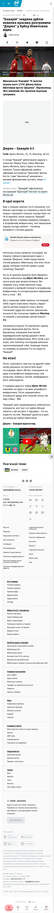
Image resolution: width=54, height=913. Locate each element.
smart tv (10, 843)
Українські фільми (14, 707)
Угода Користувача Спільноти (36, 528)
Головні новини (13, 585)
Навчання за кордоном (16, 743)
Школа (10, 732)
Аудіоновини (12, 598)
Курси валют (12, 678)
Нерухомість (13, 751)
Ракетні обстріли (14, 614)
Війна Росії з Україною (18, 610)
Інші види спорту (14, 787)
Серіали (10, 717)
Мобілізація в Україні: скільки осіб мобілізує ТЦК (27, 663)
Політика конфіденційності (13, 556)
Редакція (6, 531)
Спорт (10, 770)
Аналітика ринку (14, 754)
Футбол (20, 11)
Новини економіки (16, 671)
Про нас (6, 527)
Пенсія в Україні (13, 692)
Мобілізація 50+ (13, 649)
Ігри (30, 562)
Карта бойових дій (14, 617)
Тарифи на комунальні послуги (20, 685)
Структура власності (36, 550)
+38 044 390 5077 (35, 490)
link (30, 500)
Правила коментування (38, 533)
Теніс (9, 780)
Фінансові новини (14, 682)
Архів (31, 554)
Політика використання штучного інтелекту (12, 561)
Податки (10, 688)
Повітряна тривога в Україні (19, 624)
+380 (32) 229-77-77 (17, 879)
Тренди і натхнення (15, 761)
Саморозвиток (13, 739)
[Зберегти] (47, 42)
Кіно (9, 700)
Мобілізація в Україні (17, 642)
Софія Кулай (14, 35)
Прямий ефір (12, 592)
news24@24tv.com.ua (12, 490)
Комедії (10, 714)
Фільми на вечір (14, 711)
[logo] (16, 3)
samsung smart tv (27, 843)
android (10, 837)
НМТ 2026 (11, 736)
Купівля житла (13, 758)
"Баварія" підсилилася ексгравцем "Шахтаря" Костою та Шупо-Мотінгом (25, 191)
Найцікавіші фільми (15, 704)
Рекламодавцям (9, 548)
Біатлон (10, 783)
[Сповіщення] (51, 3)
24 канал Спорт (9, 11)
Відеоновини (12, 595)
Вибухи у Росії (13, 631)
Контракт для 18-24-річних (18, 656)
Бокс (9, 773)
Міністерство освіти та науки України (22, 729)
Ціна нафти (12, 675)
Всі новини (12, 581)
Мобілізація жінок (14, 653)
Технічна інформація (37, 537)
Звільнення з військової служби (20, 646)
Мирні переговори (14, 620)
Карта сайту (33, 558)
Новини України (13, 588)
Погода (10, 602)
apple (27, 837)
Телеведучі (7, 544)
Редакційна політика (11, 536)
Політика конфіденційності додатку (13, 567)
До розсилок (16, 820)
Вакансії (32, 546)
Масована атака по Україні (18, 627)
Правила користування (12, 552)
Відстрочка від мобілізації (18, 660)
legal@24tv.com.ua (32, 881)
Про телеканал (9, 540)
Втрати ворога (13, 634)
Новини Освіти (14, 726)
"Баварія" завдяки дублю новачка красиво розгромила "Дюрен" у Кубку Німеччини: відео (38, 11)
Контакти (32, 541)
